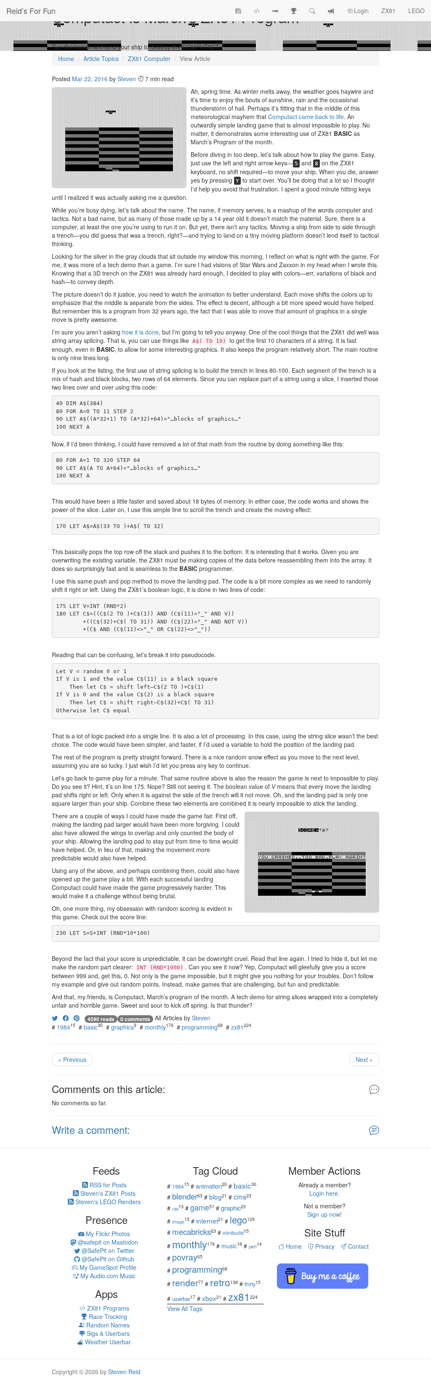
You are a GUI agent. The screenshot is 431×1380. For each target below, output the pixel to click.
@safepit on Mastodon (107, 1242)
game (199, 1207)
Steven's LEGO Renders (107, 1201)
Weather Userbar (107, 1342)
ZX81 (388, 10)
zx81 (237, 1027)
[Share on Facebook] (66, 1018)
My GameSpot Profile (107, 1267)
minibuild (233, 1232)
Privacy (324, 1246)
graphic (231, 1207)
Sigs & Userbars (107, 1333)
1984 (63, 1027)
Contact (357, 1246)
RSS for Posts (107, 1185)
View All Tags (184, 1308)
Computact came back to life (306, 116)
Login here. (324, 1193)
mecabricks (191, 1231)
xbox (209, 1298)
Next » (364, 1059)
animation (209, 1185)
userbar (181, 1299)
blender (184, 1196)
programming (200, 1027)
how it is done (140, 332)
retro (220, 1282)
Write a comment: (91, 1129)
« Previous (72, 1059)
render (185, 1282)
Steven (126, 78)
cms (240, 1197)
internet (207, 1220)
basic (91, 1027)
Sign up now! (324, 1214)
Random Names (107, 1325)
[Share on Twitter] (55, 1018)
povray (184, 1257)
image (178, 1221)
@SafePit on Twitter (107, 1250)
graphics (122, 1027)
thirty (250, 1283)
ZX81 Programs (107, 1308)
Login (360, 10)
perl (253, 1246)
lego (238, 1219)
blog (215, 1196)
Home (293, 1246)
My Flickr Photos (107, 1233)
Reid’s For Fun (31, 10)
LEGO (416, 10)
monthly (155, 1027)
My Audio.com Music (107, 1275)
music (229, 1246)
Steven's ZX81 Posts (107, 1193)
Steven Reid (124, 1371)
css (175, 1208)
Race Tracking (107, 1316)
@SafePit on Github (107, 1259)
